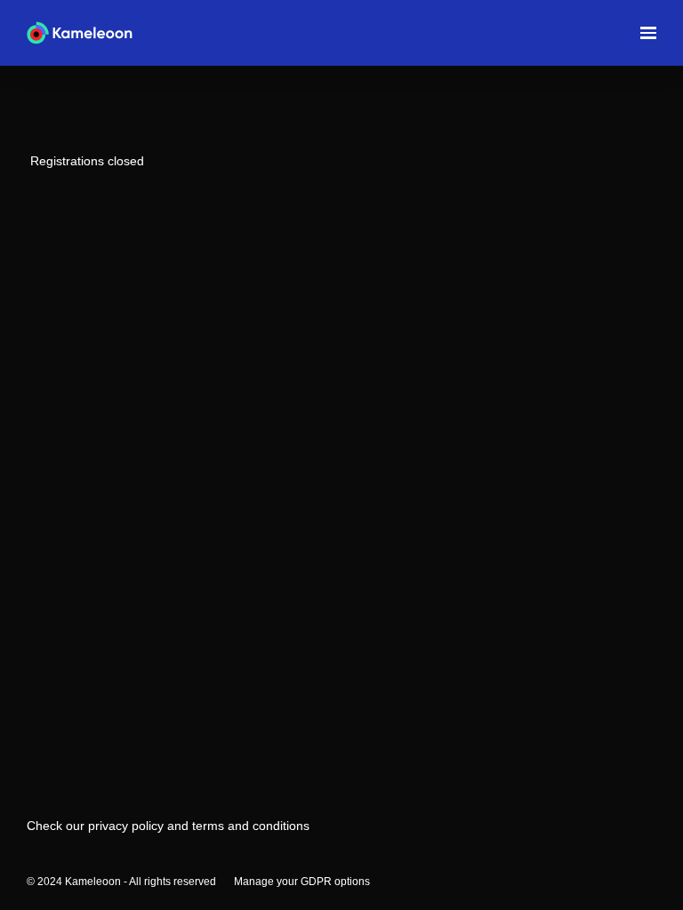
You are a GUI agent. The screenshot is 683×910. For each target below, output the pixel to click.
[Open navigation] (648, 33)
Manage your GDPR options (302, 881)
